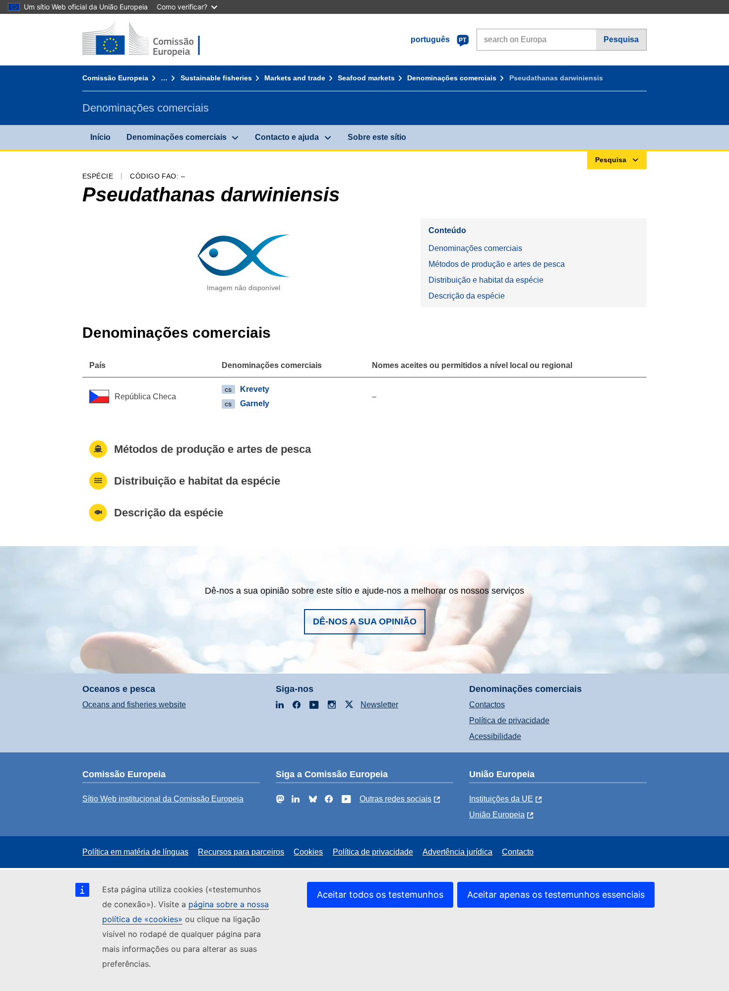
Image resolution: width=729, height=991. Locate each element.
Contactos (487, 704)
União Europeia (497, 814)
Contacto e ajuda (287, 137)
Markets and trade (294, 78)
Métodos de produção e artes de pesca (496, 264)
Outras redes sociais (395, 799)
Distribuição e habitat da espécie (486, 280)
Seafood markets (366, 78)
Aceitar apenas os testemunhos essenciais (556, 894)
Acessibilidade (495, 736)
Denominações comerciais (451, 78)
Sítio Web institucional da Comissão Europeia (162, 799)
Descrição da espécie (466, 296)
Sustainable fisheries (216, 78)
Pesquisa (621, 39)
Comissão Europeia (115, 78)
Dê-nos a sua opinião (365, 621)
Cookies (308, 852)
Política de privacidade (509, 720)
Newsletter (379, 704)
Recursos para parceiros (241, 852)
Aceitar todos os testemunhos (380, 894)
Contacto (518, 852)
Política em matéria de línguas (135, 852)
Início (100, 137)
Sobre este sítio (377, 137)
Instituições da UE (501, 799)
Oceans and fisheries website (134, 704)
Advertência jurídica (457, 852)
